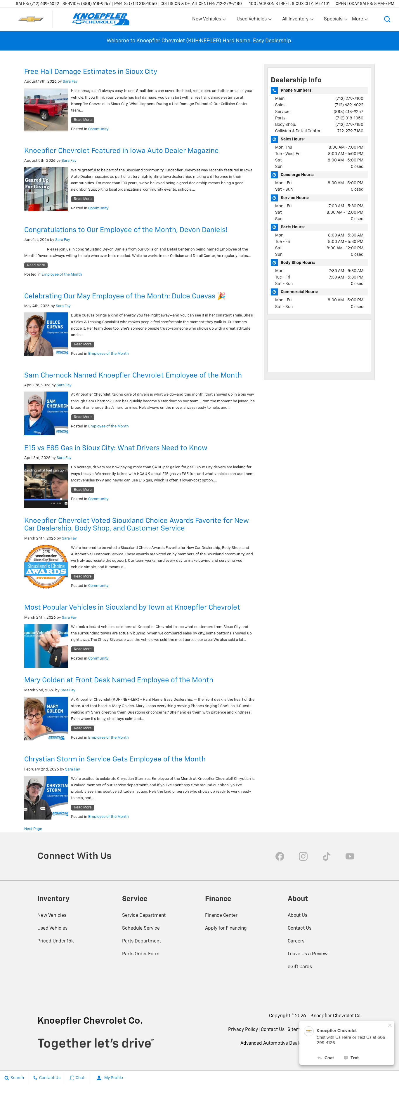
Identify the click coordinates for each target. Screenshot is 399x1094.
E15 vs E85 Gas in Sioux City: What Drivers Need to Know (115, 448)
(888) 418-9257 (348, 112)
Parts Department (141, 941)
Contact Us (299, 928)
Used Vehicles (52, 928)
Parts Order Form (140, 954)
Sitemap (296, 1029)
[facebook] (279, 856)
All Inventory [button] (295, 20)
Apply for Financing (226, 928)
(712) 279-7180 (349, 125)
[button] (387, 19)
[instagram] (303, 856)
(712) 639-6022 (348, 105)
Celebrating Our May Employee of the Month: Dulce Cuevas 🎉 (125, 296)
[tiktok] (326, 856)
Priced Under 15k (55, 941)
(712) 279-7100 (349, 99)
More (358, 20)
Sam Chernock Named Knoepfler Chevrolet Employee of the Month (133, 375)
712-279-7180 (350, 131)
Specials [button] (333, 20)
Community (98, 129)
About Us (297, 915)
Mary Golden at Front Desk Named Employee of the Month (118, 680)
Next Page (33, 829)
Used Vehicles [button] (251, 20)
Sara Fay (70, 82)
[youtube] (350, 856)
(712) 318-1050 (349, 118)
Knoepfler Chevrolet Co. (336, 1016)
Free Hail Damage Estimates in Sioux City (90, 71)
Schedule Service (141, 928)
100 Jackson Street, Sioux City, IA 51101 (289, 4)
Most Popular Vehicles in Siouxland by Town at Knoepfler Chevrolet (132, 607)
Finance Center (221, 915)
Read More (83, 120)
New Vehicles (51, 915)
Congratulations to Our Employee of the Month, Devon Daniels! (126, 230)
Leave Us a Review (308, 954)
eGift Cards (300, 967)
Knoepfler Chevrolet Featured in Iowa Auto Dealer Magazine (121, 150)
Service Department (144, 915)
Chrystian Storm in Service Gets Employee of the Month (115, 759)
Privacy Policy (243, 1029)
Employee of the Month (61, 274)
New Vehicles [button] (206, 20)
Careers (296, 941)
